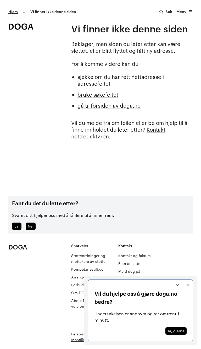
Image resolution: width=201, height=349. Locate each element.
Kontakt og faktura (134, 255)
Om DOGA (80, 292)
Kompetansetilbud (87, 269)
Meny (181, 11)
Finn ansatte (129, 263)
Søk (168, 11)
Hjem (13, 11)
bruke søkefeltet (97, 94)
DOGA (17, 247)
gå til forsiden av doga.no (109, 105)
